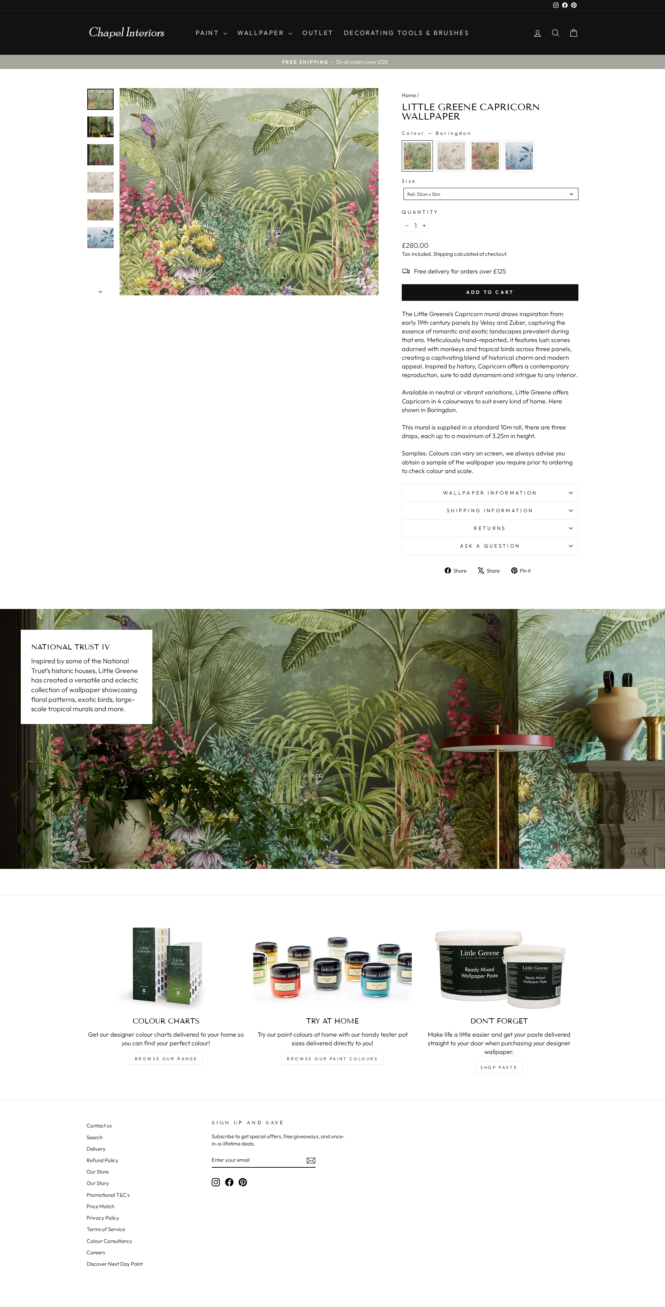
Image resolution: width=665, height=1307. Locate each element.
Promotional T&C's (108, 1195)
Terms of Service (106, 1229)
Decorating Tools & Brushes (407, 33)
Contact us (99, 1125)
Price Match (100, 1206)
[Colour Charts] (166, 966)
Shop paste (498, 1067)
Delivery (96, 1148)
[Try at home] (332, 966)
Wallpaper (262, 33)
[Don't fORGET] (498, 966)
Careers (96, 1252)
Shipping (443, 254)
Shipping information (490, 510)
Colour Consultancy (109, 1241)
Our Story (98, 1183)
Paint (209, 33)
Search (95, 1137)
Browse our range (166, 1058)
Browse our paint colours (332, 1058)
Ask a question (490, 546)
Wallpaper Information (490, 493)
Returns (490, 528)
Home (409, 95)
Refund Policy (102, 1160)
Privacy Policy (103, 1217)
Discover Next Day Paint (115, 1264)
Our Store (98, 1171)
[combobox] (491, 194)
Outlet (318, 33)
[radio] (417, 156)
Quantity (420, 212)
